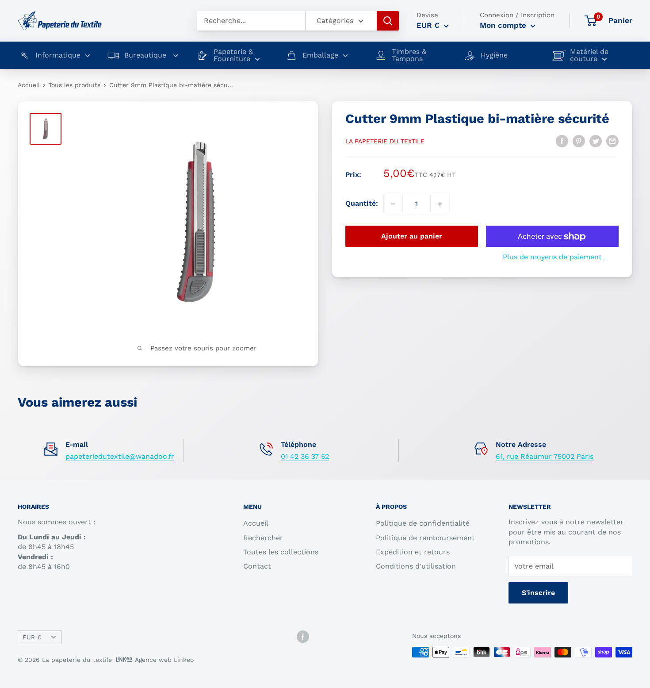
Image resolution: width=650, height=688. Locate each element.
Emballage (320, 55)
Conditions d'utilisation (416, 566)
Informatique (57, 55)
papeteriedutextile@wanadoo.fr (119, 456)
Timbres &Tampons (409, 55)
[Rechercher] (388, 21)
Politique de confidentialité (423, 523)
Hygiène (494, 55)
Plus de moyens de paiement (552, 257)
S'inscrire (538, 592)
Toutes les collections (280, 552)
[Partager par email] (612, 140)
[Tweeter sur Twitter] (595, 140)
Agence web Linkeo (164, 659)
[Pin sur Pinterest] (579, 140)
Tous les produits (74, 84)
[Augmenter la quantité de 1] (440, 204)
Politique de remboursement (425, 538)
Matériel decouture (589, 55)
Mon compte (504, 25)
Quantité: (361, 204)
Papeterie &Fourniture (233, 55)
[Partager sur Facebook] (562, 140)
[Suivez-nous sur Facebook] (303, 636)
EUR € (32, 637)
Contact (257, 566)
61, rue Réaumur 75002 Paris (544, 456)
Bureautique (146, 55)
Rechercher (263, 538)
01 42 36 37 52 (305, 456)
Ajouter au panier (411, 236)
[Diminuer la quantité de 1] (393, 204)
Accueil (29, 84)
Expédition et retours (413, 552)
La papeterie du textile (384, 141)
